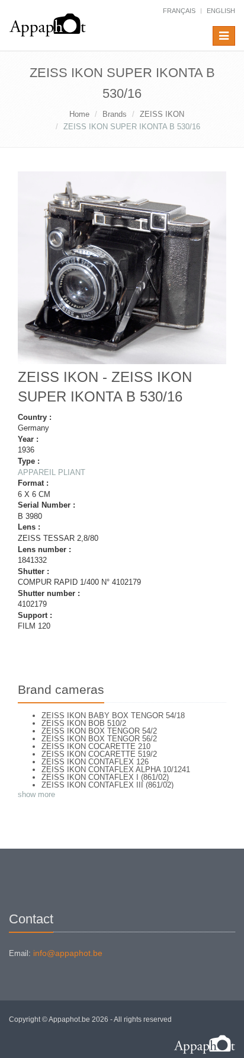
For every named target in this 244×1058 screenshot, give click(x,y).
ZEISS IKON (162, 114)
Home (79, 114)
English (221, 10)
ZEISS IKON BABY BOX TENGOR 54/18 (113, 715)
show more (36, 794)
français (179, 10)
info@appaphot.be (67, 953)
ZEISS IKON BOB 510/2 (83, 723)
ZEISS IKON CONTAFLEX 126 (95, 761)
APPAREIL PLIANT (51, 472)
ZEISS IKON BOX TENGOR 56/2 (99, 738)
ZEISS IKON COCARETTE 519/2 (99, 754)
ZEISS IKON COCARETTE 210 (95, 746)
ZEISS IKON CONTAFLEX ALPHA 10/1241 (115, 769)
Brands (114, 114)
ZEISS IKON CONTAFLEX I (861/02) (105, 777)
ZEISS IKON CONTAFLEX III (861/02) (107, 784)
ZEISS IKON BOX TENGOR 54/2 (99, 730)
